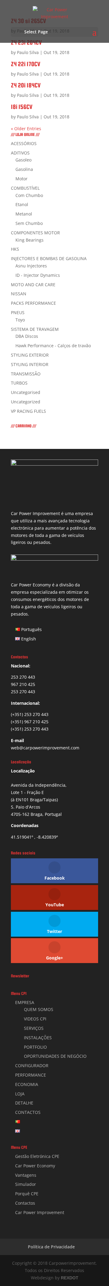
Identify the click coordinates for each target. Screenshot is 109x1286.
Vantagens (25, 1175)
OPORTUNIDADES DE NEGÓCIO (55, 1056)
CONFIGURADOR (31, 1065)
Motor (21, 179)
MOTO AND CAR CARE (33, 284)
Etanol (21, 204)
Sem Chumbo (29, 223)
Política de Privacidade (51, 1247)
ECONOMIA (26, 1084)
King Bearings (29, 240)
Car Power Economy (35, 1166)
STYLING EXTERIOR (30, 355)
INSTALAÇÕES (38, 1037)
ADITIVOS (20, 153)
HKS (15, 249)
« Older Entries (26, 128)
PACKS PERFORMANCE (33, 303)
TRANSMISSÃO (26, 374)
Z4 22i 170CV (25, 63)
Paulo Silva (28, 52)
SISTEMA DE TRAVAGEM (35, 329)
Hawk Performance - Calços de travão (53, 345)
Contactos (25, 1203)
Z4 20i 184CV (26, 85)
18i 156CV (21, 106)
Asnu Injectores (31, 266)
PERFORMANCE (30, 1075)
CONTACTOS (28, 1112)
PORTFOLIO (35, 1047)
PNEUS (18, 312)
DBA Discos (26, 336)
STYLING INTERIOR (29, 364)
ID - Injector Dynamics (37, 275)
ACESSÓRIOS (24, 143)
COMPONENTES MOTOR (35, 233)
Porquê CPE (26, 1193)
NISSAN (18, 294)
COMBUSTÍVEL (25, 188)
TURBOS (19, 383)
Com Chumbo (29, 195)
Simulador (25, 1184)
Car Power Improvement (39, 1212)
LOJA (20, 1094)
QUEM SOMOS (38, 1009)
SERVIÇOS (34, 1028)
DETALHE (24, 1103)
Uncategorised (25, 392)
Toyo (20, 320)
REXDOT (69, 1277)
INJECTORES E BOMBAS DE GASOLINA (49, 258)
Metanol (23, 214)
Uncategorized (25, 402)
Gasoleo (23, 160)
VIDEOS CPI (35, 1019)
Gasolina (24, 169)
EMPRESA (24, 1002)
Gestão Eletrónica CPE (37, 1156)
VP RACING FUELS (28, 411)
